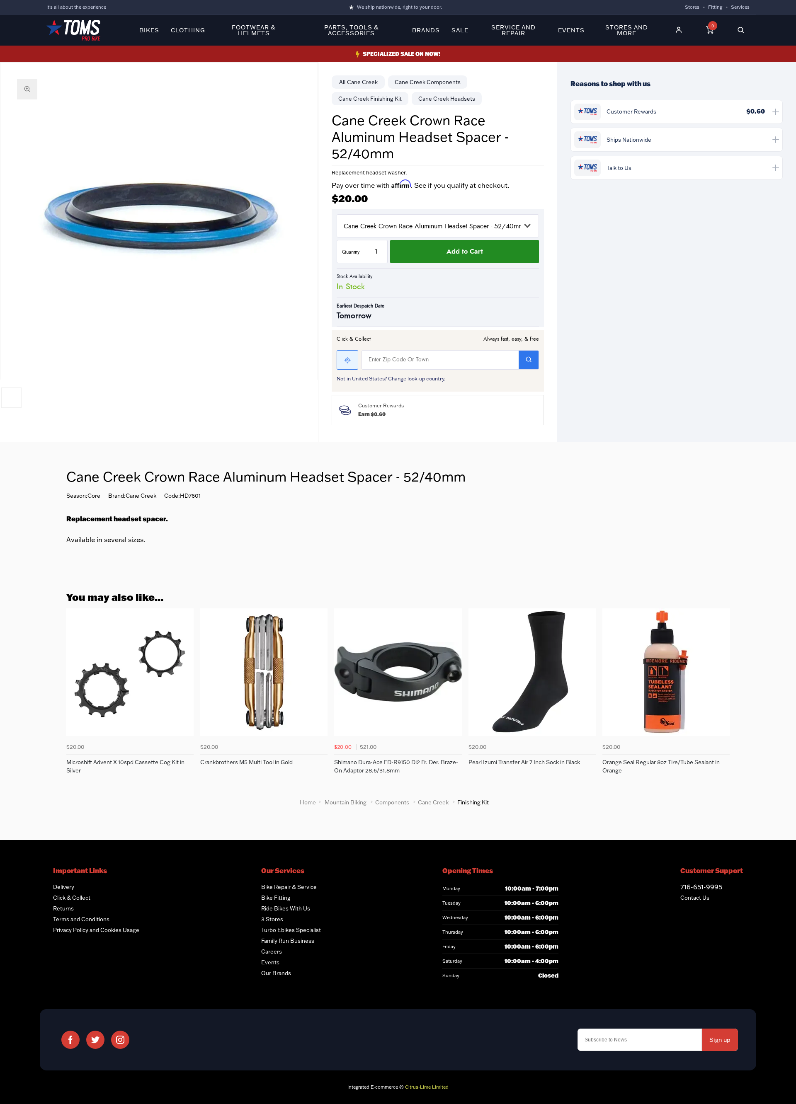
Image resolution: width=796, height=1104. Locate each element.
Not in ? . (391, 378)
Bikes (149, 30)
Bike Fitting (276, 897)
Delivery (63, 887)
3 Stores (272, 919)
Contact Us (694, 897)
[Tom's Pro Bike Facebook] (70, 1040)
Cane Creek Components (428, 82)
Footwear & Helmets (254, 30)
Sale (459, 30)
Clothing (188, 30)
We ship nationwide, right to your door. (399, 7)
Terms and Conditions (81, 919)
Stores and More (626, 30)
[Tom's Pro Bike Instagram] (120, 1040)
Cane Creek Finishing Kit (370, 98)
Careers (271, 951)
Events (571, 30)
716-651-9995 (701, 887)
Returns (63, 908)
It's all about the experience (76, 7)
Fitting (715, 7)
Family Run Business (287, 940)
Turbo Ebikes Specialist (291, 930)
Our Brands (276, 973)
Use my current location (347, 360)
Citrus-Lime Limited (427, 1087)
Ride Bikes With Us (285, 908)
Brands (426, 30)
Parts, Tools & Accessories (351, 30)
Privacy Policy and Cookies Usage (96, 930)
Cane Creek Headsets (446, 98)
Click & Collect (71, 897)
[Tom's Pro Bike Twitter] (95, 1040)
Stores (692, 7)
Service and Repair (513, 30)
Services (740, 7)
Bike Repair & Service (289, 887)
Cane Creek (362, 82)
